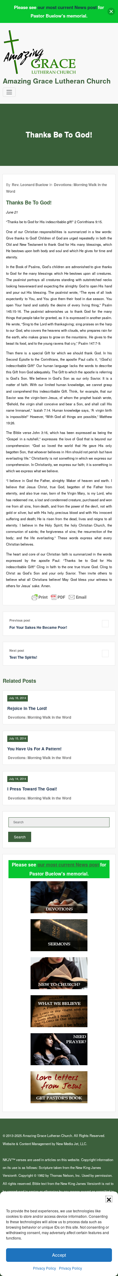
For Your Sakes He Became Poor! (38, 627)
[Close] (111, 11)
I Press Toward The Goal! (32, 789)
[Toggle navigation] (9, 92)
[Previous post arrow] (105, 623)
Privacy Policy (44, 1268)
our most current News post (68, 864)
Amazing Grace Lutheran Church (57, 81)
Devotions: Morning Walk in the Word (39, 717)
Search (20, 836)
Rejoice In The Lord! (27, 708)
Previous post (19, 620)
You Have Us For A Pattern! (34, 749)
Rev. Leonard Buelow (30, 184)
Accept (59, 1255)
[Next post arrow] (105, 654)
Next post (16, 650)
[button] (109, 1199)
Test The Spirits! (23, 657)
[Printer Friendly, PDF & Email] (59, 596)
